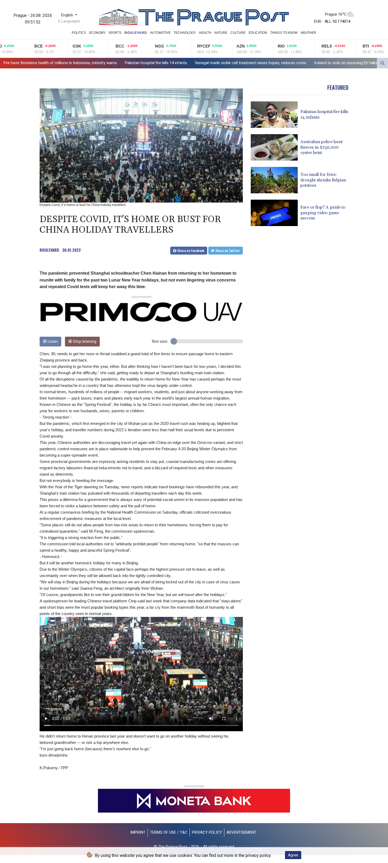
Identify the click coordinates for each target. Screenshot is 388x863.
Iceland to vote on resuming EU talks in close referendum (294, 62)
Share (190, 250)
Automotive (160, 33)
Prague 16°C (336, 14)
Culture (237, 33)
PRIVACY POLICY (207, 832)
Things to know (283, 33)
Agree (293, 855)
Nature (220, 33)
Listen (52, 341)
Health (205, 33)
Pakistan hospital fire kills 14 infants (86, 62)
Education (258, 33)
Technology (185, 33)
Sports (114, 33)
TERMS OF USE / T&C (168, 832)
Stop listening (84, 341)
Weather (308, 33)
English (67, 15)
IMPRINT (137, 832)
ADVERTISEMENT (241, 832)
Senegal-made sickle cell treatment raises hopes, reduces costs (181, 62)
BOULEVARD (49, 250)
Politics (79, 33)
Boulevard (136, 33)
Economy (97, 33)
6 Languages (69, 21)
